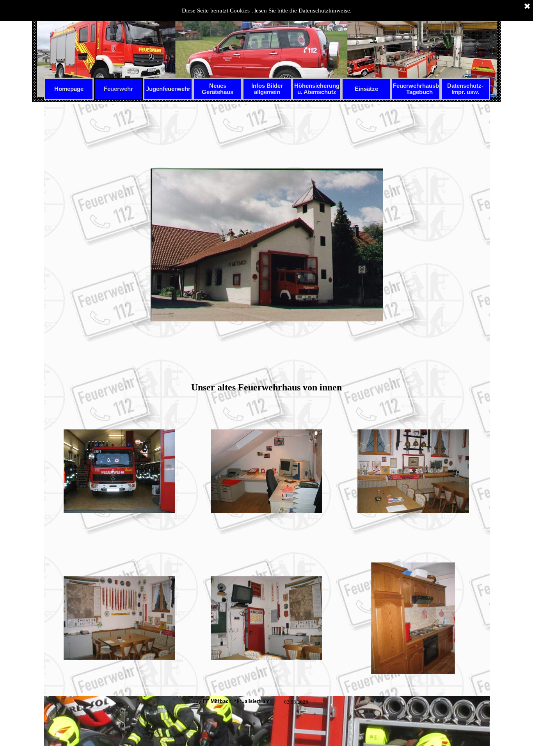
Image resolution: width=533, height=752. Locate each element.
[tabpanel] (266, 250)
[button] (119, 471)
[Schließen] (527, 6)
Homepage (69, 89)
